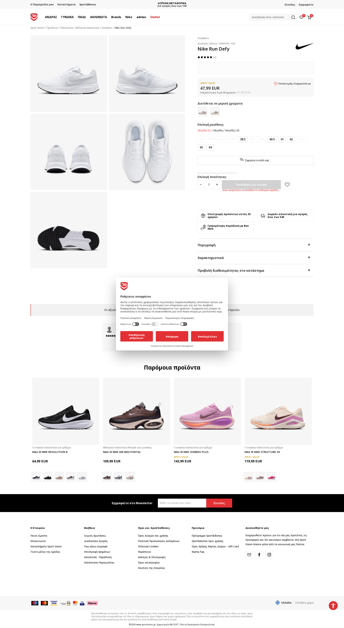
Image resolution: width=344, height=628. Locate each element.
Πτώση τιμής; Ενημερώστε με (294, 83)
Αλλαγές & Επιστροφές (152, 557)
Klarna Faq (198, 551)
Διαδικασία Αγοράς (96, 541)
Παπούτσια (66, 27)
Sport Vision (37, 27)
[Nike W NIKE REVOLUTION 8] (65, 411)
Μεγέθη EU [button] (204, 130)
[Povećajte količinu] (217, 184)
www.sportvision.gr (146, 624)
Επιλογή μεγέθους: (211, 124)
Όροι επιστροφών (149, 562)
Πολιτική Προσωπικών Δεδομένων (159, 541)
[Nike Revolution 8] (70, 476)
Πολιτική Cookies (148, 546)
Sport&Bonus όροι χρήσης (207, 541)
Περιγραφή (207, 245)
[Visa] (82, 603)
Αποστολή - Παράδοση (98, 557)
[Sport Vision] (33, 17)
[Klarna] (92, 603)
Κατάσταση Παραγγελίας (99, 562)
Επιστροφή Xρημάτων (97, 551)
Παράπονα (144, 551)
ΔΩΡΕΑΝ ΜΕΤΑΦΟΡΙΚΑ (172, 3)
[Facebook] (259, 554)
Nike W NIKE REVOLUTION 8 (50, 452)
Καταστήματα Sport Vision (46, 546)
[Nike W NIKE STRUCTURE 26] (278, 411)
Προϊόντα (52, 27)
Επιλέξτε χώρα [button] (304, 602)
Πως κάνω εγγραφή (95, 546)
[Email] (249, 554)
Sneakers (107, 27)
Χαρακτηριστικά (211, 258)
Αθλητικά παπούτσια (87, 27)
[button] (59, 17)
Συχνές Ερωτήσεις (95, 535)
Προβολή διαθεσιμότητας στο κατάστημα (231, 270)
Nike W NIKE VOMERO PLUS (191, 452)
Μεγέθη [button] (218, 130)
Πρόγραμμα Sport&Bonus (207, 535)
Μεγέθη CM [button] (232, 130)
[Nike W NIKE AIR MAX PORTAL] (136, 411)
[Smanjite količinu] (201, 184)
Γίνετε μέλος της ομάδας (45, 551)
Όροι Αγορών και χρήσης (153, 535)
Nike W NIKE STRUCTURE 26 (262, 452)
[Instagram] (269, 554)
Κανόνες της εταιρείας (151, 568)
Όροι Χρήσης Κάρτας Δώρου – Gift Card (215, 546)
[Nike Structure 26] (271, 476)
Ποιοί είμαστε (38, 535)
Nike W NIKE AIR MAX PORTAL (122, 452)
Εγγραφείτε (306, 4)
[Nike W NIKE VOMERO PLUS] (207, 411)
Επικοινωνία (38, 541)
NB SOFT (174, 624)
